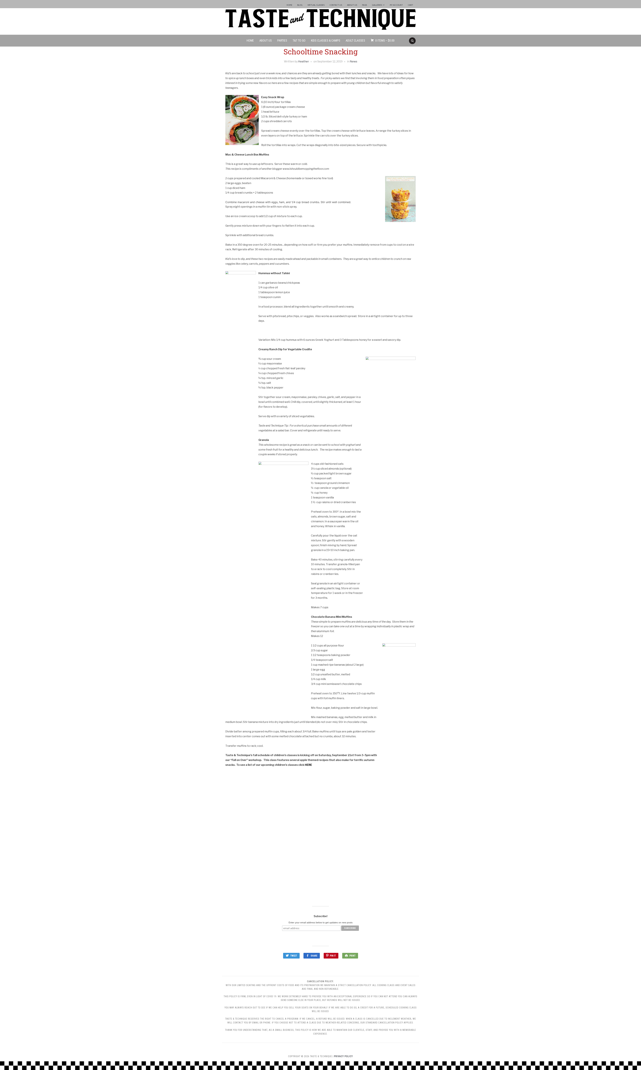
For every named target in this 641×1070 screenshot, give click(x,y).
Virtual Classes (316, 5)
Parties (282, 40)
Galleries (377, 5)
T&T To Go (299, 40)
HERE (308, 764)
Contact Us (336, 5)
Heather (303, 61)
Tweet (293, 955)
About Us (352, 5)
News (353, 61)
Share (314, 955)
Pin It (333, 955)
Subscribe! (321, 916)
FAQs (364, 5)
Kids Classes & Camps (325, 40)
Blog (299, 5)
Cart (410, 5)
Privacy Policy (343, 1056)
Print (352, 955)
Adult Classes (355, 40)
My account (396, 5)
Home (289, 5)
